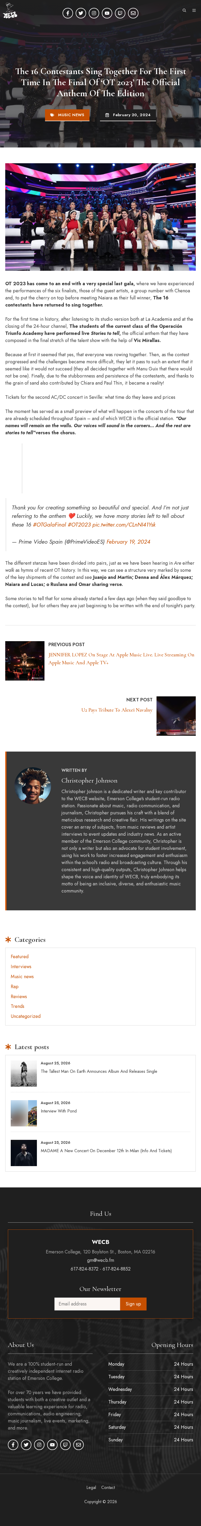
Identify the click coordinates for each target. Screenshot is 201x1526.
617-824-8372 (84, 1268)
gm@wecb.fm (100, 1260)
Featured (20, 956)
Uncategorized (26, 1016)
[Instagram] (94, 13)
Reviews (19, 996)
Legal (91, 1487)
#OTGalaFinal (49, 524)
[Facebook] (68, 13)
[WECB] (10, 10)
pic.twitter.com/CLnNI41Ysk (123, 524)
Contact (108, 1487)
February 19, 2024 (128, 542)
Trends (17, 1006)
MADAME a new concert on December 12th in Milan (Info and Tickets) (106, 1151)
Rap (15, 986)
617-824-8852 (117, 1268)
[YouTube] (107, 13)
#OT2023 (79, 524)
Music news (71, 115)
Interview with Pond (59, 1111)
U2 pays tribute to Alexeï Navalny (117, 710)
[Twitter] (81, 13)
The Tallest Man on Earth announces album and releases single (99, 1071)
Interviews (21, 966)
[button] (184, 10)
